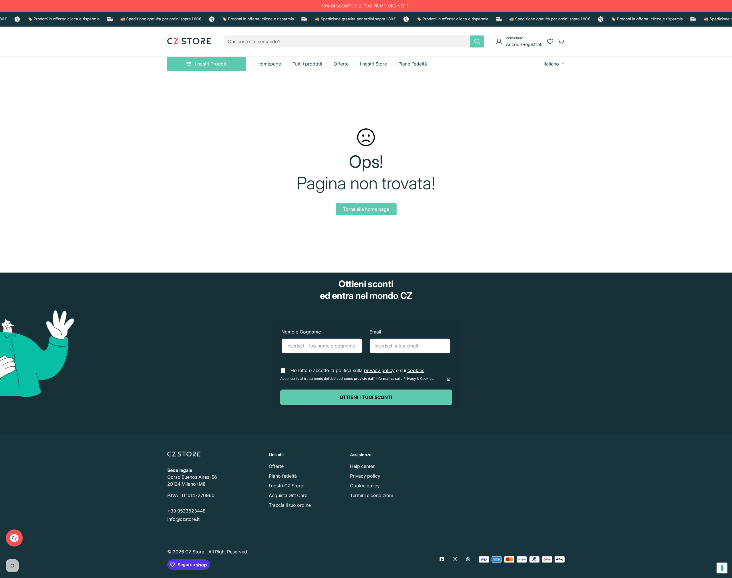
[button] (561, 41)
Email (375, 332)
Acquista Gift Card (288, 495)
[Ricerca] (477, 41)
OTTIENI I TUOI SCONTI (366, 397)
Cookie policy (365, 485)
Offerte (276, 466)
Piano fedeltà (283, 476)
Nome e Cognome (301, 332)
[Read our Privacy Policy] (448, 379)
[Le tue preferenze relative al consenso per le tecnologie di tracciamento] (722, 568)
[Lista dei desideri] (550, 41)
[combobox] (354, 41)
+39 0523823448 (186, 511)
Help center (362, 466)
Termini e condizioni (371, 495)
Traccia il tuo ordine (290, 505)
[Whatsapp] (468, 559)
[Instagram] (455, 559)
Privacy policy (365, 476)
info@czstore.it (183, 519)
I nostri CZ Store (286, 485)
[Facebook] (441, 559)
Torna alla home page (366, 209)
